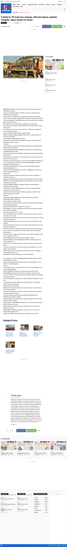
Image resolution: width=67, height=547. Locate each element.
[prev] (63, 12)
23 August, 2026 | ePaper (50, 85)
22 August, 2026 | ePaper (50, 90)
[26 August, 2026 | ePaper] (54, 64)
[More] (64, 26)
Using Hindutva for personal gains (8, 504)
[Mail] (13, 424)
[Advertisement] (33, 41)
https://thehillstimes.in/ (16, 397)
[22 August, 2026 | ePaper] (58, 445)
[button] (64, 9)
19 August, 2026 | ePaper (25, 12)
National (3, 22)
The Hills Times (6, 26)
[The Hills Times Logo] (7, 545)
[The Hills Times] (6, 8)
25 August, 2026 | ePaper (50, 79)
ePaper (46, 71)
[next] (65, 12)
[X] (16, 424)
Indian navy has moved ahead (7, 498)
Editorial (4, 493)
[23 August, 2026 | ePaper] (42, 445)
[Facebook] (11, 424)
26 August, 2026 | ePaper (51, 73)
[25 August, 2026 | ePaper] (25, 445)
